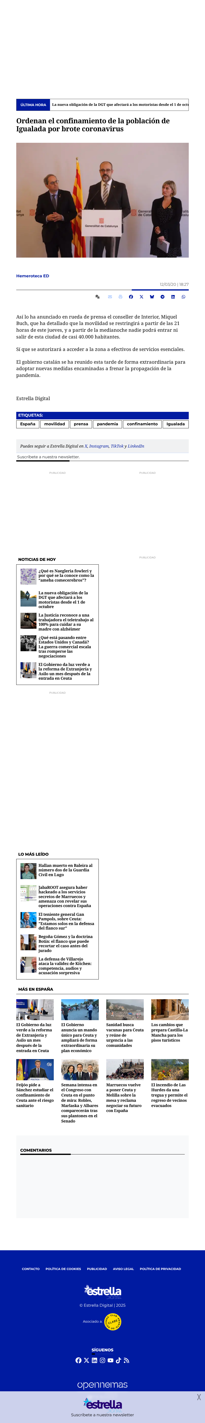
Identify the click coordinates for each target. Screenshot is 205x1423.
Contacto (31, 1269)
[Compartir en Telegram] (162, 297)
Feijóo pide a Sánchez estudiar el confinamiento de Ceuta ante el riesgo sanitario (35, 1095)
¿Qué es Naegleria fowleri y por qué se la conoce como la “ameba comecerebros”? (66, 575)
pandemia (107, 424)
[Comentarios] (98, 297)
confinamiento (142, 424)
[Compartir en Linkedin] (173, 297)
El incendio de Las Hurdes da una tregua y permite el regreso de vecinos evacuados (169, 1095)
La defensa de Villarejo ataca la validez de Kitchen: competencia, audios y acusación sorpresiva (65, 965)
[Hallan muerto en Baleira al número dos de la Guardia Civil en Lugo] (28, 871)
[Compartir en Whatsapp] (183, 297)
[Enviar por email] (110, 297)
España (28, 424)
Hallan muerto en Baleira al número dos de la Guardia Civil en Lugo (65, 870)
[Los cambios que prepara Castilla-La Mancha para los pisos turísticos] (170, 1009)
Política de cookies (63, 1269)
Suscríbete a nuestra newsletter (48, 457)
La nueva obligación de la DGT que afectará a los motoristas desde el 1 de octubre (124, 105)
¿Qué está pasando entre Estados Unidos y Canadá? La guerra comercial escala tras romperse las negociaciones (64, 647)
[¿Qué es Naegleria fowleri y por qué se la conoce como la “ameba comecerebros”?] (28, 576)
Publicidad (97, 1269)
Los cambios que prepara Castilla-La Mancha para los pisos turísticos (169, 1032)
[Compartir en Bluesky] (152, 297)
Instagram (99, 446)
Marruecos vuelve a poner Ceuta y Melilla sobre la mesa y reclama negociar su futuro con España (124, 1097)
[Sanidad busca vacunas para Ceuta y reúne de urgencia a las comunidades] (125, 1009)
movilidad (54, 424)
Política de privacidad (160, 1269)
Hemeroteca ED (33, 276)
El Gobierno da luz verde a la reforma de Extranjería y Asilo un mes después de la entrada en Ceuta (65, 671)
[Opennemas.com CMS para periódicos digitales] (103, 1390)
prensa (81, 424)
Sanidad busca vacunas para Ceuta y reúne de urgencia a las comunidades (125, 1035)
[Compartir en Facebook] (131, 297)
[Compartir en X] (141, 297)
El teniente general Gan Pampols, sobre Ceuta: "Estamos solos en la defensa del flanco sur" (66, 921)
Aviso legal (123, 1269)
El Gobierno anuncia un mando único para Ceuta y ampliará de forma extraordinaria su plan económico (79, 1037)
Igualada (175, 424)
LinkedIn (136, 446)
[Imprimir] (120, 297)
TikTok (117, 446)
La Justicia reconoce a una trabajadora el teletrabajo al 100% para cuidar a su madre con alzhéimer (66, 622)
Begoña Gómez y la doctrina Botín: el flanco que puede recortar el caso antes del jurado (65, 943)
